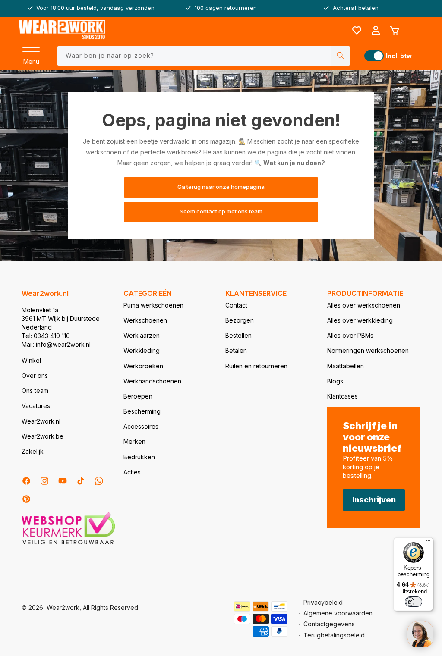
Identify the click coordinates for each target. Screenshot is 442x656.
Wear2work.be (42, 436)
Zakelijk (33, 451)
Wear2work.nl (41, 421)
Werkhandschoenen (152, 381)
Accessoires (140, 426)
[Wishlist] (356, 30)
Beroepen (137, 396)
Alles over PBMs (350, 335)
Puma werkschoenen (153, 305)
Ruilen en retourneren (256, 366)
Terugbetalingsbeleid (334, 635)
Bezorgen (239, 320)
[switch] (413, 601)
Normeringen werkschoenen (368, 350)
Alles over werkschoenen (363, 305)
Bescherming (142, 411)
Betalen (236, 350)
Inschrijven (374, 499)
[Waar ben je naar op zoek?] (340, 56)
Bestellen (238, 335)
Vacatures (36, 405)
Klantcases (342, 396)
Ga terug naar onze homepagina (221, 187)
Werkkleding (141, 350)
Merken (134, 441)
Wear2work (63, 607)
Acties (132, 472)
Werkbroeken (143, 366)
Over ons (35, 375)
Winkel (31, 360)
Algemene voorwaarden (338, 613)
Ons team (35, 390)
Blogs (335, 381)
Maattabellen (345, 366)
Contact (236, 305)
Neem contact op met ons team (221, 211)
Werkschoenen (145, 320)
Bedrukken (139, 457)
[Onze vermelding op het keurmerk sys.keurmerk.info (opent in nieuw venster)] (68, 543)
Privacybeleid (323, 602)
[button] (31, 49)
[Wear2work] (62, 30)
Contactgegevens (329, 624)
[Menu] (31, 49)
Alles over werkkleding (360, 320)
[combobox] (203, 56)
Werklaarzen (141, 335)
